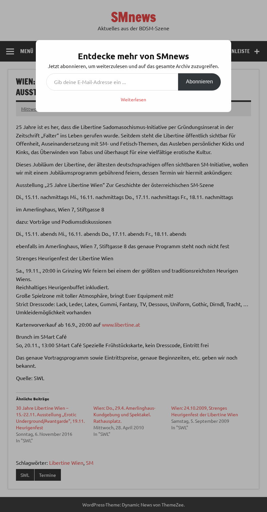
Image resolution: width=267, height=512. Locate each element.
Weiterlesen (133, 99)
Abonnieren (199, 81)
